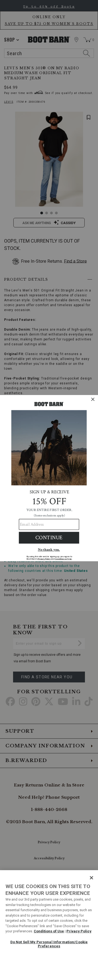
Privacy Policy (78, 931)
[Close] (91, 878)
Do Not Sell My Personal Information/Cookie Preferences (49, 944)
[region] (49, 913)
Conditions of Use (49, 931)
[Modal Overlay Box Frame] (49, 478)
